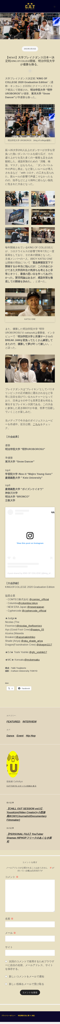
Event (20, 735)
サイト (9, 947)
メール (10, 933)
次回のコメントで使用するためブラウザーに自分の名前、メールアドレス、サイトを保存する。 (29, 965)
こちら (36, 424)
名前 (9, 918)
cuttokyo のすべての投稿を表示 (21, 786)
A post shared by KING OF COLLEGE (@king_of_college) (33, 573)
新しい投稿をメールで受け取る (26, 984)
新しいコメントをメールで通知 (26, 976)
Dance (10, 735)
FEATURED (13, 721)
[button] (17, 199)
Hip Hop (31, 735)
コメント (11, 877)
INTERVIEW (30, 721)
